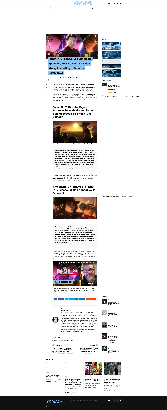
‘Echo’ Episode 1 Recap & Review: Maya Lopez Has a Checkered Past (112, 381)
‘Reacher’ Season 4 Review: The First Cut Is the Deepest (114, 303)
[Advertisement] (83, 22)
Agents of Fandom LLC (57, 404)
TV (49, 54)
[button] (46, 8)
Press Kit (95, 400)
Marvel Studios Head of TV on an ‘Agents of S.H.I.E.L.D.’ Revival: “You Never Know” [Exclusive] (73, 382)
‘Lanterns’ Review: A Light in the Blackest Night (113, 327)
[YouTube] (117, 3)
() (74, 89)
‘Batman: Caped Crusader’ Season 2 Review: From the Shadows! (113, 315)
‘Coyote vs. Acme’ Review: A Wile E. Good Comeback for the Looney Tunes (114, 87)
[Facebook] (109, 3)
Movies (109, 83)
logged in (61, 340)
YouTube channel (81, 288)
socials (86, 290)
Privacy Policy (79, 400)
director (86, 94)
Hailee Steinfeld (57, 178)
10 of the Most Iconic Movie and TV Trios (52, 375)
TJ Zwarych (64, 310)
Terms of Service (87, 400)
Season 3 (80, 90)
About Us (73, 400)
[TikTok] (120, 3)
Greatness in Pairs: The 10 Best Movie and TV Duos (93, 380)
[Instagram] (115, 3)
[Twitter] (112, 3)
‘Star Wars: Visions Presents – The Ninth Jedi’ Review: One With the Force (114, 350)
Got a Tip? (119, 7)
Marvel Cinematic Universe (77, 84)
